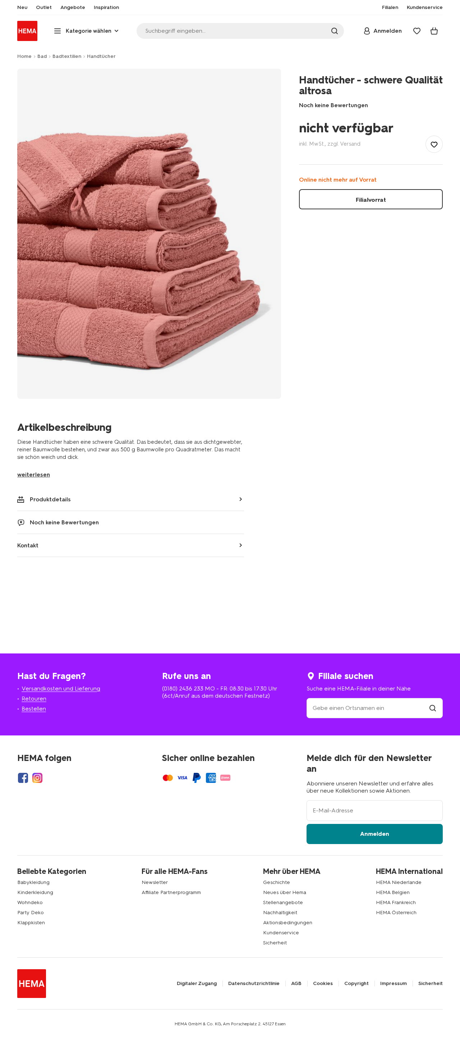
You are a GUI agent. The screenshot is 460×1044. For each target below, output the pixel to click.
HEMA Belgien (393, 892)
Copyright (356, 983)
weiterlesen (33, 474)
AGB (296, 983)
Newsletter (155, 882)
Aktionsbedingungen (287, 923)
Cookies (323, 983)
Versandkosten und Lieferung (61, 688)
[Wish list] (417, 31)
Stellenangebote (283, 902)
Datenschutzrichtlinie (254, 983)
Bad (42, 56)
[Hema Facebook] (23, 778)
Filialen (390, 7)
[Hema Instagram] (37, 778)
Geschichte (276, 882)
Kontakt (27, 545)
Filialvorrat (371, 199)
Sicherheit (275, 943)
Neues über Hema (284, 892)
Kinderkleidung (35, 892)
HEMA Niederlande (399, 882)
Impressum (393, 983)
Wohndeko (30, 902)
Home (24, 56)
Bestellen (34, 708)
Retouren (34, 698)
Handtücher (101, 56)
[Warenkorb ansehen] (434, 31)
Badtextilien (66, 56)
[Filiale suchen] (432, 707)
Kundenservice (281, 933)
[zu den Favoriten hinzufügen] (434, 144)
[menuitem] (22, 7)
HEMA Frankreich (396, 902)
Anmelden (374, 833)
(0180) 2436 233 (182, 688)
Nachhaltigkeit (280, 912)
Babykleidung (33, 882)
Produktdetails (50, 499)
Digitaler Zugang (197, 983)
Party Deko (30, 912)
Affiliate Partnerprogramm (171, 892)
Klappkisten (31, 923)
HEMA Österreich (396, 912)
